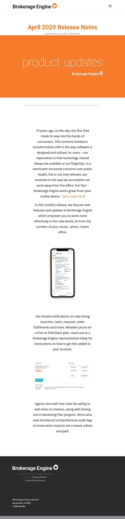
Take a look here (72, 196)
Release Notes (74, 33)
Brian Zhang (52, 33)
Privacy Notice (39, 477)
